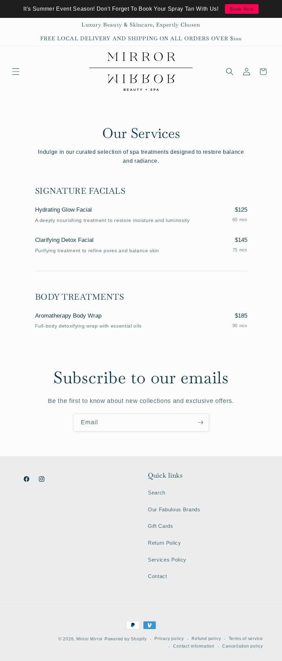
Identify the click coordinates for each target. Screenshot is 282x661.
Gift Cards (160, 526)
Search (156, 492)
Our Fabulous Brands (174, 509)
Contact (157, 576)
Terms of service (246, 638)
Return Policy (164, 543)
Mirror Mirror (89, 639)
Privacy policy (169, 638)
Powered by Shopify (126, 639)
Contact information (194, 646)
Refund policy (206, 638)
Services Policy (167, 560)
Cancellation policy (242, 646)
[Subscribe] (200, 422)
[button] (16, 71)
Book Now (241, 9)
